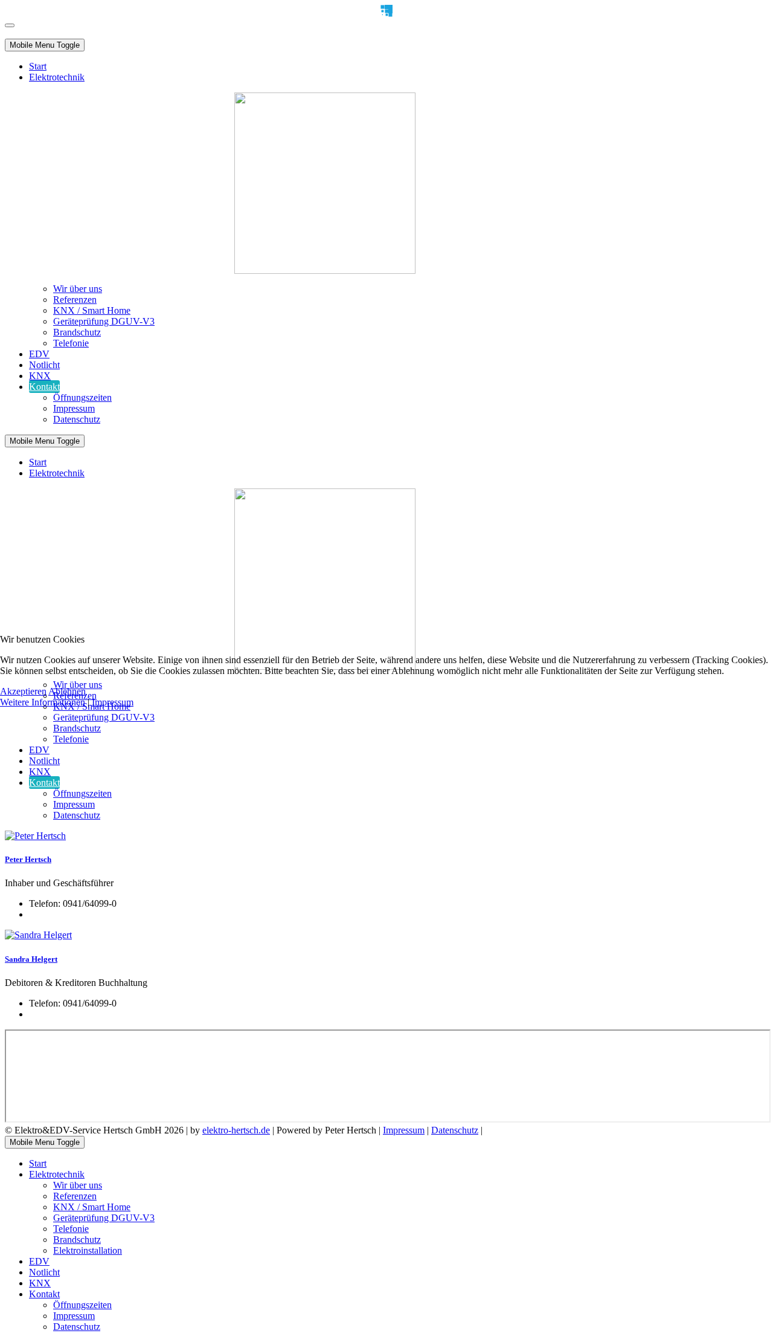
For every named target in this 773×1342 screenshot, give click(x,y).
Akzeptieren (23, 691)
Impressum (112, 702)
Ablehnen (67, 691)
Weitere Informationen (42, 702)
